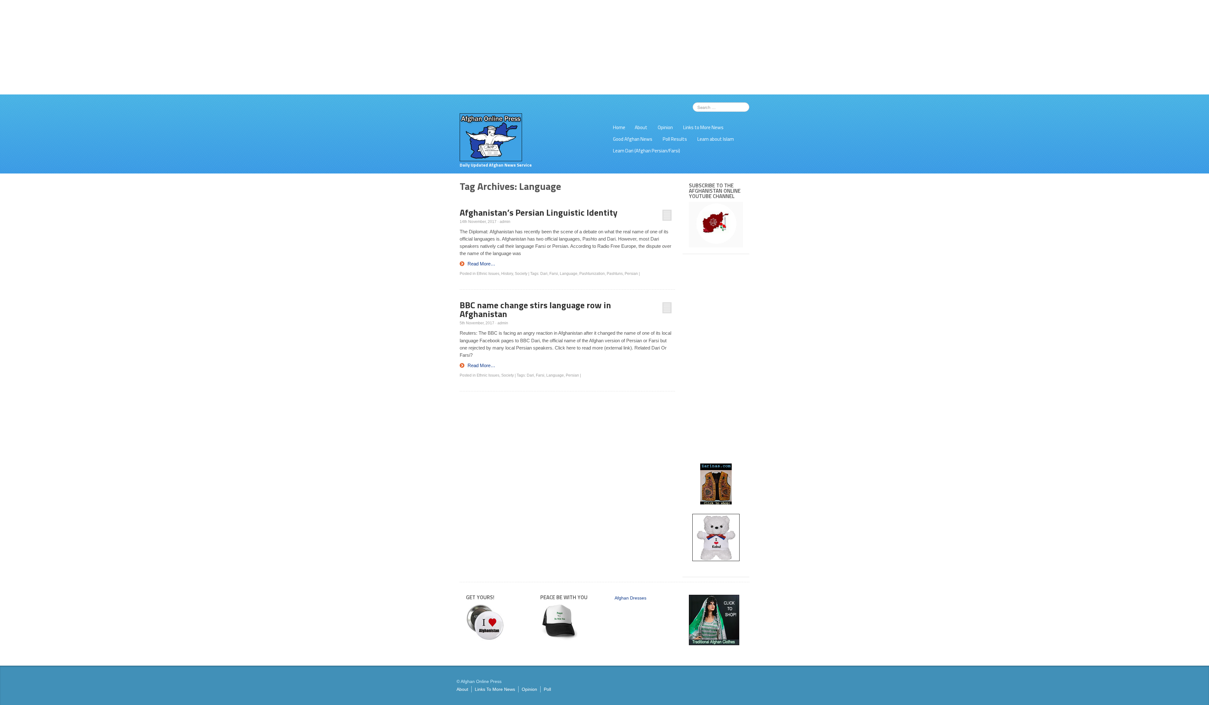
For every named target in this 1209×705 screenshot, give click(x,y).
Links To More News (495, 689)
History (507, 273)
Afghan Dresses (630, 597)
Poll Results (675, 139)
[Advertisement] (604, 47)
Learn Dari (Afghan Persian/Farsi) (646, 150)
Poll (547, 689)
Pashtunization (592, 273)
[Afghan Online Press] (491, 136)
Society (521, 273)
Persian (631, 273)
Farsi (553, 273)
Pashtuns (615, 273)
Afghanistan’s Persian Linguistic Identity (538, 212)
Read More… (481, 263)
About (641, 127)
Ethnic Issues (488, 273)
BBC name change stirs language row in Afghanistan (535, 309)
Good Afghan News (632, 139)
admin (505, 221)
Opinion (665, 127)
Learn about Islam (715, 139)
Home (619, 127)
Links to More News (703, 127)
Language (568, 273)
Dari (544, 273)
